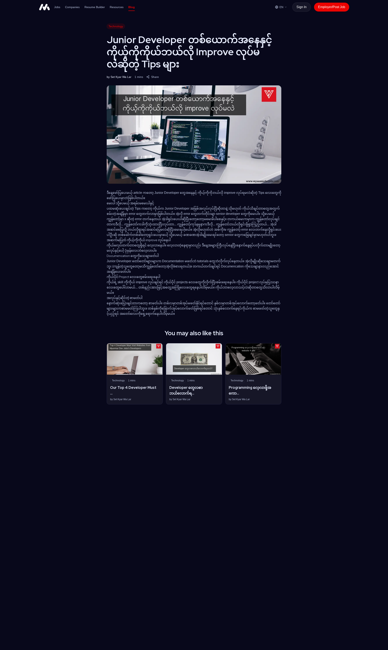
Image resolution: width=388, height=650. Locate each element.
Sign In (301, 7)
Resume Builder (94, 7)
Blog (131, 7)
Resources (116, 7)
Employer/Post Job (331, 7)
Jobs (57, 7)
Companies (72, 7)
